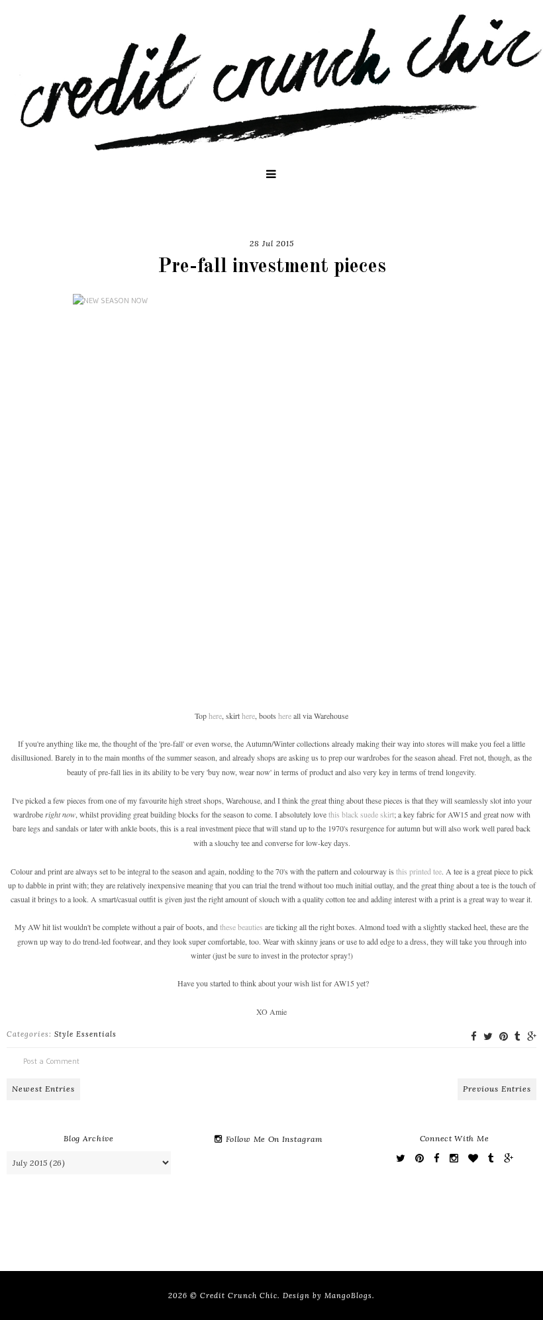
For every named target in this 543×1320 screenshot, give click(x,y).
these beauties (241, 926)
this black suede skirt (361, 814)
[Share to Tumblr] (517, 1036)
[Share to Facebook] (474, 1036)
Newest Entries (43, 1089)
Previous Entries (497, 1089)
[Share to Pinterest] (503, 1036)
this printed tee (419, 871)
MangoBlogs (348, 1295)
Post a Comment (51, 1061)
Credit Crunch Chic (238, 1295)
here (215, 715)
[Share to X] (488, 1036)
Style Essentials (85, 1034)
